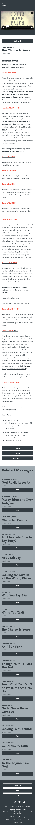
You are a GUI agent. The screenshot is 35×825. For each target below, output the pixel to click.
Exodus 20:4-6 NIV (9, 72)
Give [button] (17, 795)
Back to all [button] (17, 41)
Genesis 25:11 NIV (9, 170)
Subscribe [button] (18, 458)
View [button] (17, 490)
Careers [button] (17, 790)
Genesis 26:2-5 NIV (9, 219)
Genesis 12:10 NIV (9, 203)
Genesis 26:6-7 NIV (9, 263)
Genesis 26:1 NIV (8, 184)
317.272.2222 (17, 814)
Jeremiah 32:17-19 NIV (11, 108)
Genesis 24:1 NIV (8, 157)
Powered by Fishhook (17, 822)
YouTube (20, 802)
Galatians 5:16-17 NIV (10, 382)
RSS (25, 802)
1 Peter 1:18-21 (8, 331)
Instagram (15, 802)
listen (18, 448)
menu (31, 3)
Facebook (10, 802)
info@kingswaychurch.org (17, 817)
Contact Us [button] (17, 785)
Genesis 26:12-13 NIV (10, 309)
